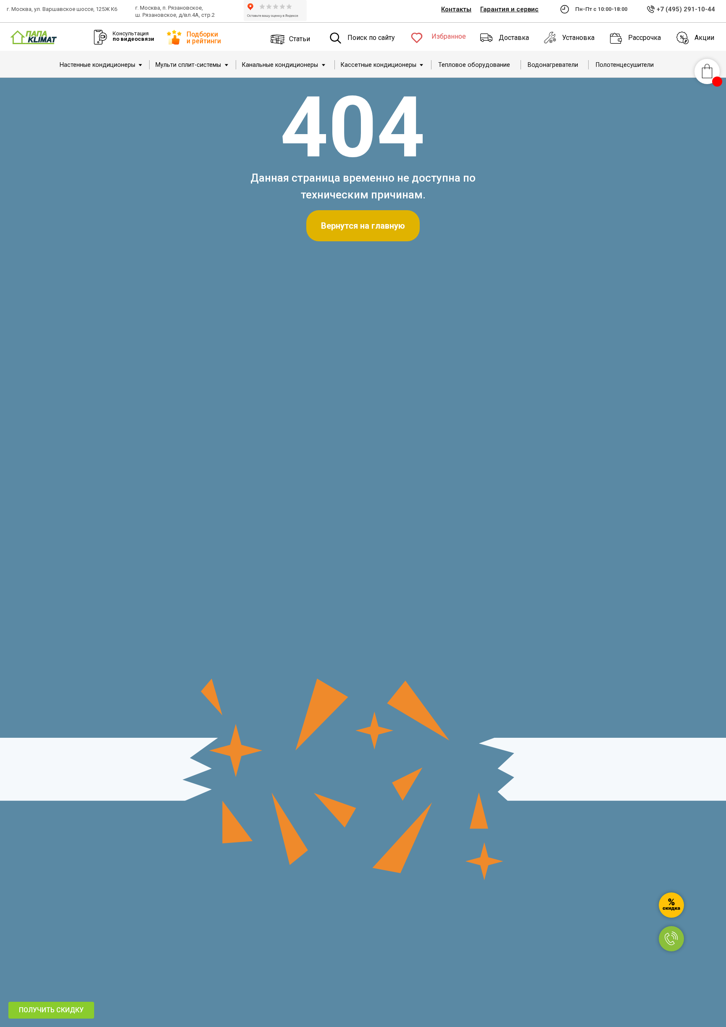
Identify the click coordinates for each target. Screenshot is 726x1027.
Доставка (514, 38)
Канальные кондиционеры (280, 65)
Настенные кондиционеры (97, 65)
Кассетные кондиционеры (378, 65)
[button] (51, 1010)
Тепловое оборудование (474, 65)
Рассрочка (644, 38)
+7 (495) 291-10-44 (686, 9)
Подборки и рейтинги (204, 37)
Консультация (133, 36)
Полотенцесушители (625, 65)
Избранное (448, 36)
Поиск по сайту (371, 38)
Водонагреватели (553, 65)
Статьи (299, 39)
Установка (578, 38)
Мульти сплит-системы (188, 65)
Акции (704, 38)
